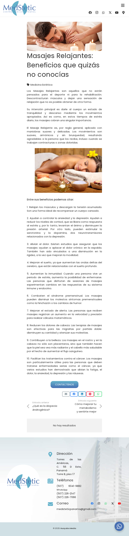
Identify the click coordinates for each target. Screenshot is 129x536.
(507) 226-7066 (66, 497)
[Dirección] (52, 454)
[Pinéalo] (90, 394)
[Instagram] (97, 13)
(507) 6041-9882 (69, 486)
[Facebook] (90, 13)
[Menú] (122, 5)
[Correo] (52, 504)
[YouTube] (117, 13)
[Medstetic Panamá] (19, 8)
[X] (110, 13)
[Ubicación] (123, 13)
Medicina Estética (41, 84)
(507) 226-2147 (66, 493)
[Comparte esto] (74, 394)
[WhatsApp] (103, 13)
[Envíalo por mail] (66, 394)
